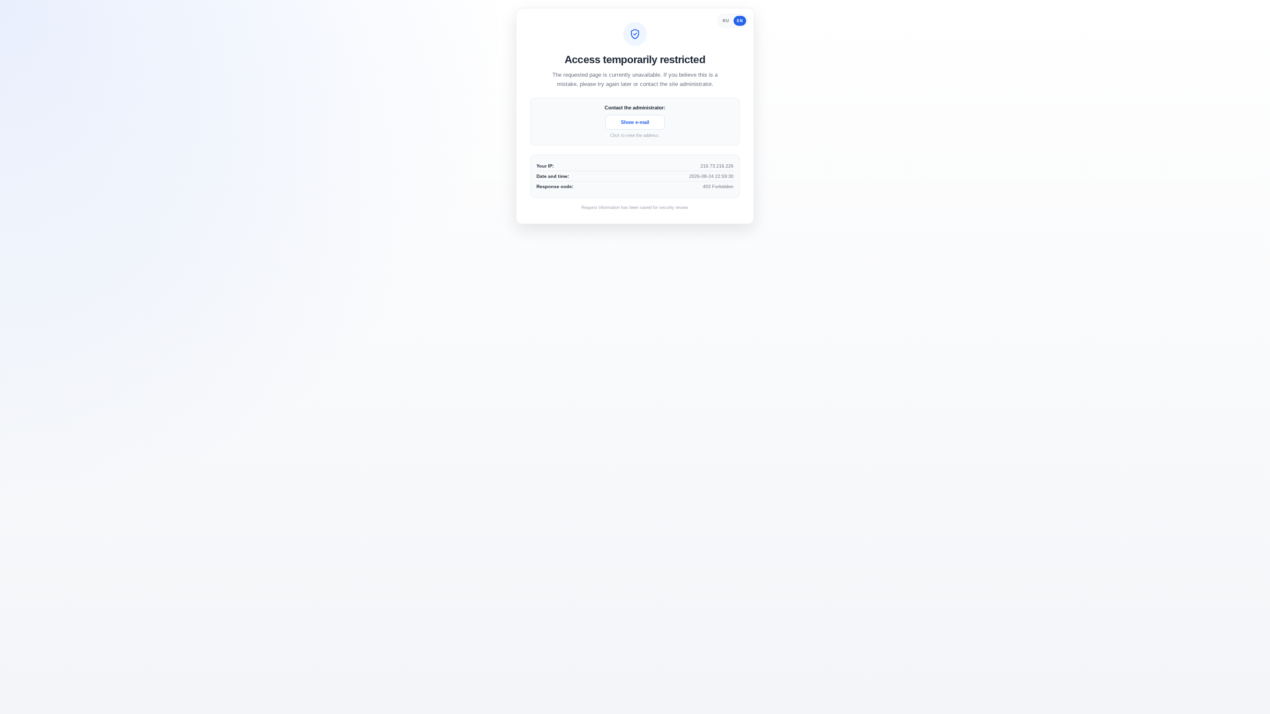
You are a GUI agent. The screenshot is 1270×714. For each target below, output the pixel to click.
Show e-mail (635, 122)
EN (740, 21)
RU (726, 21)
